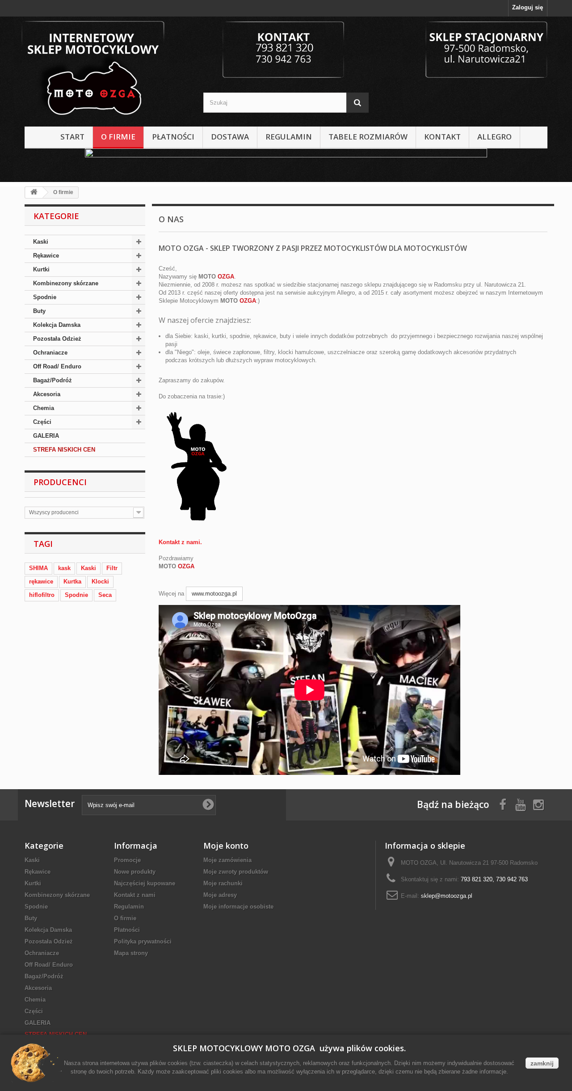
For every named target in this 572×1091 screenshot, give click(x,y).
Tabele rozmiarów (368, 136)
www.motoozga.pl (214, 593)
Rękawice (46, 255)
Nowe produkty (135, 871)
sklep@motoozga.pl (446, 895)
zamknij (542, 1063)
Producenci (60, 482)
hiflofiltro (42, 595)
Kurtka (72, 581)
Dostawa (230, 136)
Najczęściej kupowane (144, 883)
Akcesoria (46, 394)
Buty (39, 311)
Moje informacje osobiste (238, 906)
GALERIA (46, 435)
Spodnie (44, 297)
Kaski (40, 241)
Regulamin (288, 136)
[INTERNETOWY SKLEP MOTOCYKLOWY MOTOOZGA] (107, 69)
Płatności (173, 136)
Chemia (43, 408)
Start (72, 136)
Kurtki (41, 269)
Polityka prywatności (143, 941)
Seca (105, 595)
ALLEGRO (494, 136)
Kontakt (442, 136)
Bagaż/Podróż (52, 380)
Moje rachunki (223, 883)
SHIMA (38, 568)
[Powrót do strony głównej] (33, 192)
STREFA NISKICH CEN (64, 449)
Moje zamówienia (227, 860)
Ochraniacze (50, 352)
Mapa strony (131, 953)
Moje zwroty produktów (235, 871)
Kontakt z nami (135, 895)
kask (64, 568)
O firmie (118, 136)
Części (42, 422)
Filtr (112, 568)
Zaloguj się (527, 7)
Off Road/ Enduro (57, 366)
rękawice (41, 581)
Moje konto (225, 845)
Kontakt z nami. (180, 542)
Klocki (100, 581)
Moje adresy (220, 895)
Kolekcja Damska (56, 324)
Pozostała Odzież (57, 338)
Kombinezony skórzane (65, 283)
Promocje (127, 860)
